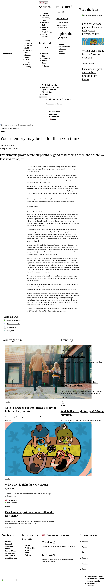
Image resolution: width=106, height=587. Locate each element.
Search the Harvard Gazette (58, 99)
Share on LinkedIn (13, 324)
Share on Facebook (14, 320)
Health (2, 131)
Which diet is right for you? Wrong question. (93, 54)
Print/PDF (10, 331)
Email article (11, 327)
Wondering (62, 18)
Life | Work (48, 554)
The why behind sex (73, 356)
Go (94, 104)
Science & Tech (66, 350)
